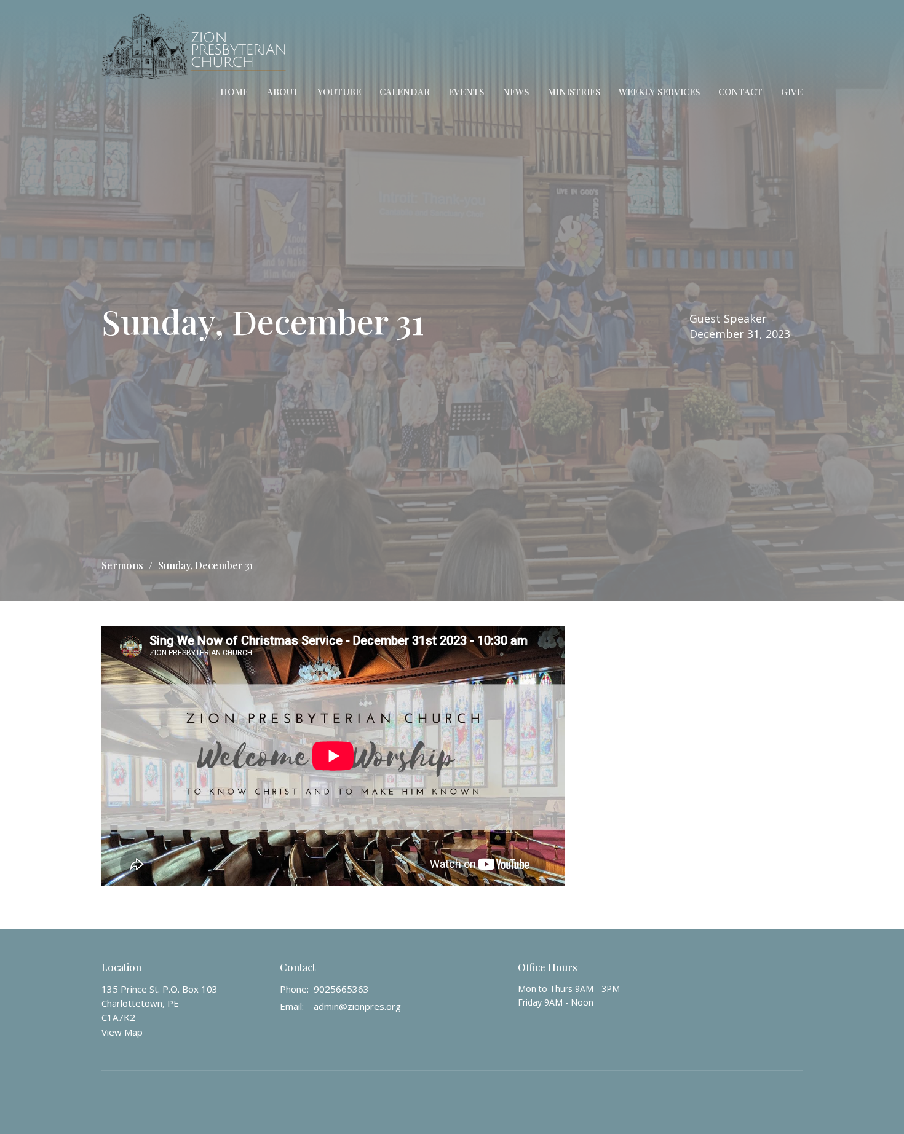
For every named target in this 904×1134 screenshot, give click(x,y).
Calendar (404, 91)
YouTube (339, 91)
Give (792, 91)
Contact (740, 91)
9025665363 (341, 989)
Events (466, 91)
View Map (122, 1032)
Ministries (573, 91)
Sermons (122, 565)
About (283, 91)
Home (234, 91)
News (515, 91)
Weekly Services (659, 91)
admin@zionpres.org (357, 1006)
